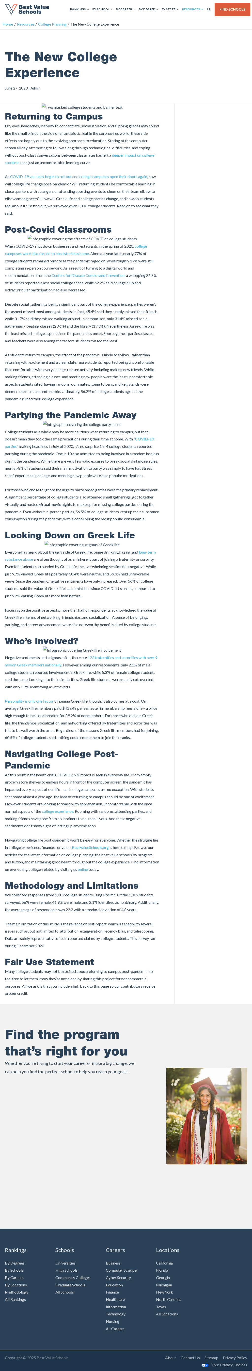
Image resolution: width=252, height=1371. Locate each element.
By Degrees (15, 1263)
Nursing (112, 1321)
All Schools (64, 1292)
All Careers (115, 1328)
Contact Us (190, 1357)
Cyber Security (118, 1277)
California (164, 1263)
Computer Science (121, 1270)
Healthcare (115, 1299)
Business (113, 1263)
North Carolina (168, 1299)
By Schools (14, 1270)
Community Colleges (73, 1277)
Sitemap (211, 1357)
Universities (65, 1263)
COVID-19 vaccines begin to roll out (41, 176)
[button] (209, 9)
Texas (161, 1306)
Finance (112, 1292)
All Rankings (15, 1299)
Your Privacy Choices (229, 1364)
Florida (162, 1270)
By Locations (16, 1284)
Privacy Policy (235, 1357)
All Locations (167, 1313)
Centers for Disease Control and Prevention (88, 275)
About (170, 1357)
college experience (57, 811)
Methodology (16, 1292)
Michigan (164, 1284)
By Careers (14, 1277)
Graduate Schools (70, 1284)
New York (164, 1292)
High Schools (66, 1270)
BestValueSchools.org (90, 847)
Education (114, 1284)
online (83, 869)
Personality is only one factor (29, 701)
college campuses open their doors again (113, 176)
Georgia (163, 1277)
